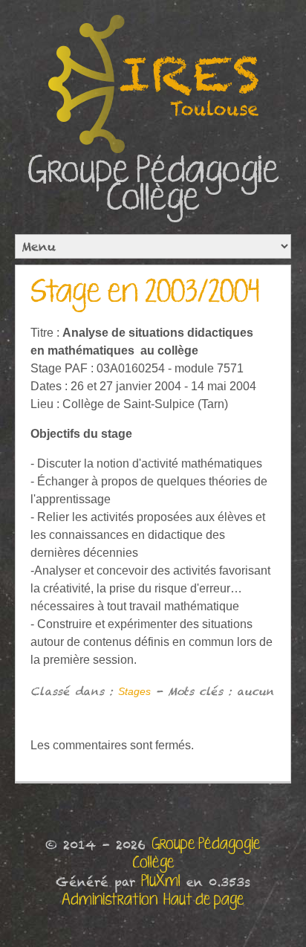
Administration (109, 900)
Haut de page (203, 900)
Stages (134, 691)
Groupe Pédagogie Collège (153, 185)
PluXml (160, 881)
